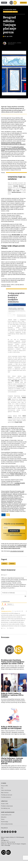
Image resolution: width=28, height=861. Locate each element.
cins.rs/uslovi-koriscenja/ (17, 551)
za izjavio (20, 385)
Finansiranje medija (10, 11)
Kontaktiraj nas (5, 808)
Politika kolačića (6, 797)
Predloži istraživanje (7, 806)
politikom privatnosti (16, 535)
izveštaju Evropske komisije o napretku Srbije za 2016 (13, 483)
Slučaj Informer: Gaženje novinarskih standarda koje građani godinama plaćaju (12, 760)
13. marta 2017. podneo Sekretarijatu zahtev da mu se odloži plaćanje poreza (13, 148)
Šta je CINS (4, 785)
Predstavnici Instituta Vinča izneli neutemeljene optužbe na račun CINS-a (12, 662)
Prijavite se (14, 530)
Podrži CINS (4, 803)
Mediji (4, 563)
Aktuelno (3, 817)
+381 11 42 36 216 (10, 842)
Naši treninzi (5, 792)
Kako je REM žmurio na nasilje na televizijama (11, 727)
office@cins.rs (5, 840)
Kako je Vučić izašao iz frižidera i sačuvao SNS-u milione (12, 695)
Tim (2, 788)
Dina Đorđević (12, 42)
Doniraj (23, 2)
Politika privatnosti (6, 795)
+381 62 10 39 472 (11, 843)
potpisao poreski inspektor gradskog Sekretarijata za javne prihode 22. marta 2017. (13, 143)
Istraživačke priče (9, 9)
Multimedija (4, 821)
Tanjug (12, 563)
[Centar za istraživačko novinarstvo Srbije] (13, 2)
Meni (4, 2)
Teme (2, 819)
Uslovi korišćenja (6, 790)
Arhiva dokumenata (7, 824)
